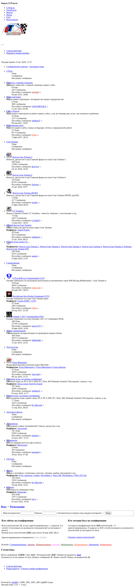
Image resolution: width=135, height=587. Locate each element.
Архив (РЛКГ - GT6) (26, 301)
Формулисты (106, 544)
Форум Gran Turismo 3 (71, 246)
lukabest (35, 435)
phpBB (15, 582)
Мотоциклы (11, 440)
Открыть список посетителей (81, 537)
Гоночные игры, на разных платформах (24, 379)
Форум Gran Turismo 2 (50, 246)
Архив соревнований (16, 331)
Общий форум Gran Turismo (18, 225)
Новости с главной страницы (19, 83)
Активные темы (36, 66)
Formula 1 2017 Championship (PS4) (28, 316)
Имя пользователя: (11, 513)
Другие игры (12, 347)
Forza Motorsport (19, 362)
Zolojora (35, 184)
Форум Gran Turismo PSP (17, 249)
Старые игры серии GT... (17, 242)
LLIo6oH (36, 220)
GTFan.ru (10, 8)
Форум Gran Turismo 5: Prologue (117, 246)
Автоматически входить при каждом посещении (80, 513)
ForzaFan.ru (11, 10)
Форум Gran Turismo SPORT (25, 193)
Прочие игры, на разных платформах (23, 396)
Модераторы (67, 544)
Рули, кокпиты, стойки (29, 475)
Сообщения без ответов (17, 66)
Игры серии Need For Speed (29, 384)
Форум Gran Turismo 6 (22, 175)
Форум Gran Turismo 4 (92, 246)
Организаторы (81, 544)
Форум (9, 12)
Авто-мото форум (14, 412)
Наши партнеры (13, 97)
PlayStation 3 (46, 475)
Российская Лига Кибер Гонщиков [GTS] (30, 296)
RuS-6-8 (35, 166)
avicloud (35, 92)
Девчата (56, 544)
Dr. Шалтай (37, 405)
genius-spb (36, 288)
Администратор (43, 544)
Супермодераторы (17, 544)
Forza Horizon (59, 367)
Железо (9, 471)
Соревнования (12, 263)
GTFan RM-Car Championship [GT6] (28, 278)
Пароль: (38, 513)
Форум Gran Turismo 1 (29, 246)
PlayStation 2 (67, 475)
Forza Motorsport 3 (27, 367)
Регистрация (12, 19)
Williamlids (36, 340)
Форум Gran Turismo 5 (22, 157)
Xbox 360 (57, 475)
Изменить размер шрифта (17, 53)
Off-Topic (10, 459)
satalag (34, 256)
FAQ (8, 17)
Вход (3, 506)
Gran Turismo (12, 142)
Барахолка (21, 492)
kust (79, 555)
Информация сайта (14, 125)
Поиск (9, 15)
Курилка (10, 487)
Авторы (31, 544)
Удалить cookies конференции (34, 568)
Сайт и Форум (12, 111)
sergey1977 (36, 326)
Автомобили (12, 424)
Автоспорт (22, 428)
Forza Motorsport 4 (44, 367)
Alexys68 (36, 374)
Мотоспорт (22, 445)
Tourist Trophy (23, 230)
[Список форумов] (15, 34)
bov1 (34, 499)
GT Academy (18, 211)
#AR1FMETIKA (39, 106)
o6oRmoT (36, 121)
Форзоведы (94, 544)
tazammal (36, 452)
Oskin (34, 135)
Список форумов (14, 51)
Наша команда (12, 568)
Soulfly (35, 202)
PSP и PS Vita (80, 475)
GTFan (9, 71)
